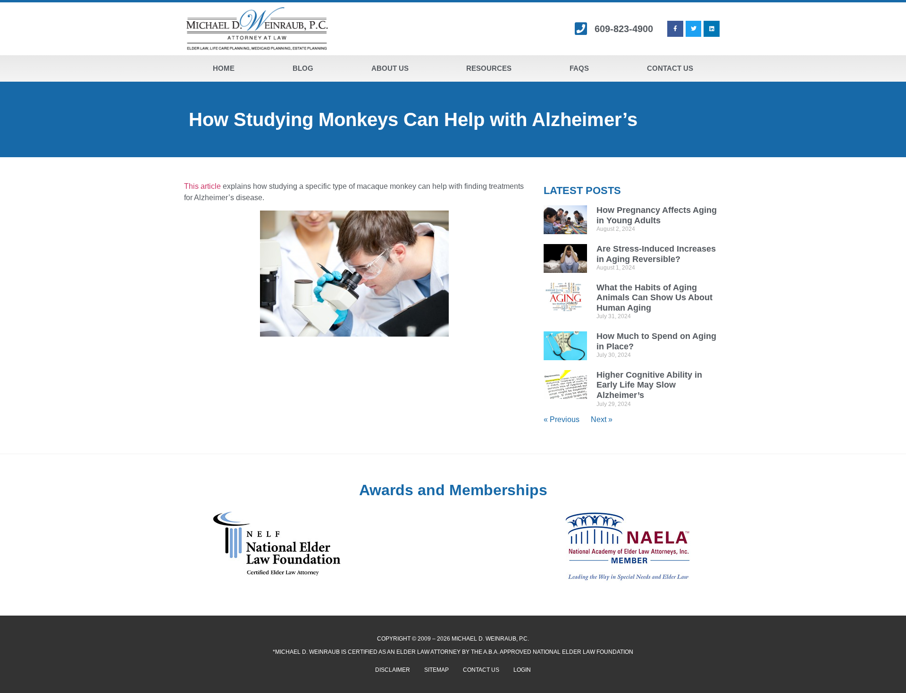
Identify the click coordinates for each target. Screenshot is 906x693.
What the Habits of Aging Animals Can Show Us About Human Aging (654, 298)
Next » (601, 419)
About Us (390, 68)
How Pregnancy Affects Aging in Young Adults (656, 215)
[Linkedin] (712, 29)
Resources (489, 68)
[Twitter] (694, 29)
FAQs (579, 68)
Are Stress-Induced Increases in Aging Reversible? (656, 254)
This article (202, 186)
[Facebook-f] (675, 29)
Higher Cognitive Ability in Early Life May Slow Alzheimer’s (649, 385)
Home (224, 68)
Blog (303, 68)
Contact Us (670, 68)
